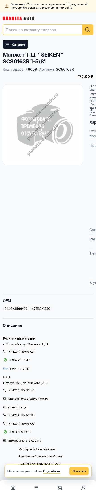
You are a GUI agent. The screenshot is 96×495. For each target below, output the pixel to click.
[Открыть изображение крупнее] (42, 124)
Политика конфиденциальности (40, 463)
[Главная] (12, 487)
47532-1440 (41, 308)
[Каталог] (36, 487)
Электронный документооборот (40, 456)
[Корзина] (59, 487)
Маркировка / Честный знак (37, 449)
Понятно (79, 471)
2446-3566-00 (16, 308)
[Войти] (83, 487)
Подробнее (51, 471)
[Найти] (87, 30)
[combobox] (48, 30)
